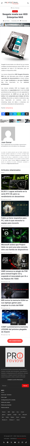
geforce (3, 414)
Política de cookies (5, 402)
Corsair (22, 412)
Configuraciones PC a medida (8, 399)
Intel (19, 414)
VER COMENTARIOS (15, 341)
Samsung (23, 417)
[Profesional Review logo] (11, 3)
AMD (9, 412)
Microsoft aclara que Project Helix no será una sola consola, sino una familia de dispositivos (14, 247)
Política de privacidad (6, 405)
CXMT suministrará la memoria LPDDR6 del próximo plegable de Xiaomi (14, 329)
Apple (13, 412)
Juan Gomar (6, 20)
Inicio (13, 8)
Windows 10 (4, 419)
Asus (18, 412)
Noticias (17, 8)
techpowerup (9, 108)
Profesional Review (21, 438)
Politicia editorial (5, 407)
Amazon (4, 412)
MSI (3, 417)
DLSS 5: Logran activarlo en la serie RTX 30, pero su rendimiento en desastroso (14, 193)
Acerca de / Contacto (6, 394)
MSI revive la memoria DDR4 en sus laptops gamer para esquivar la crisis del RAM (14, 302)
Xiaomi (18, 419)
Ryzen (17, 417)
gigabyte (9, 414)
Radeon (12, 417)
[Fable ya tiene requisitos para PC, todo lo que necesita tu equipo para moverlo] (15, 216)
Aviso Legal (4, 397)
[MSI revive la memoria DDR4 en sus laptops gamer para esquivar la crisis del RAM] (15, 298)
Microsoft (25, 414)
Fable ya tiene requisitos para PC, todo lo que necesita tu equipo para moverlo (13, 220)
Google (14, 414)
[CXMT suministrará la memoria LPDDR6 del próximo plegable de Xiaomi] (15, 324)
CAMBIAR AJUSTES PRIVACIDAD (15, 379)
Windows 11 (11, 419)
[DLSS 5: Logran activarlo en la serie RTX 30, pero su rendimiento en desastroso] (15, 189)
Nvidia (7, 417)
